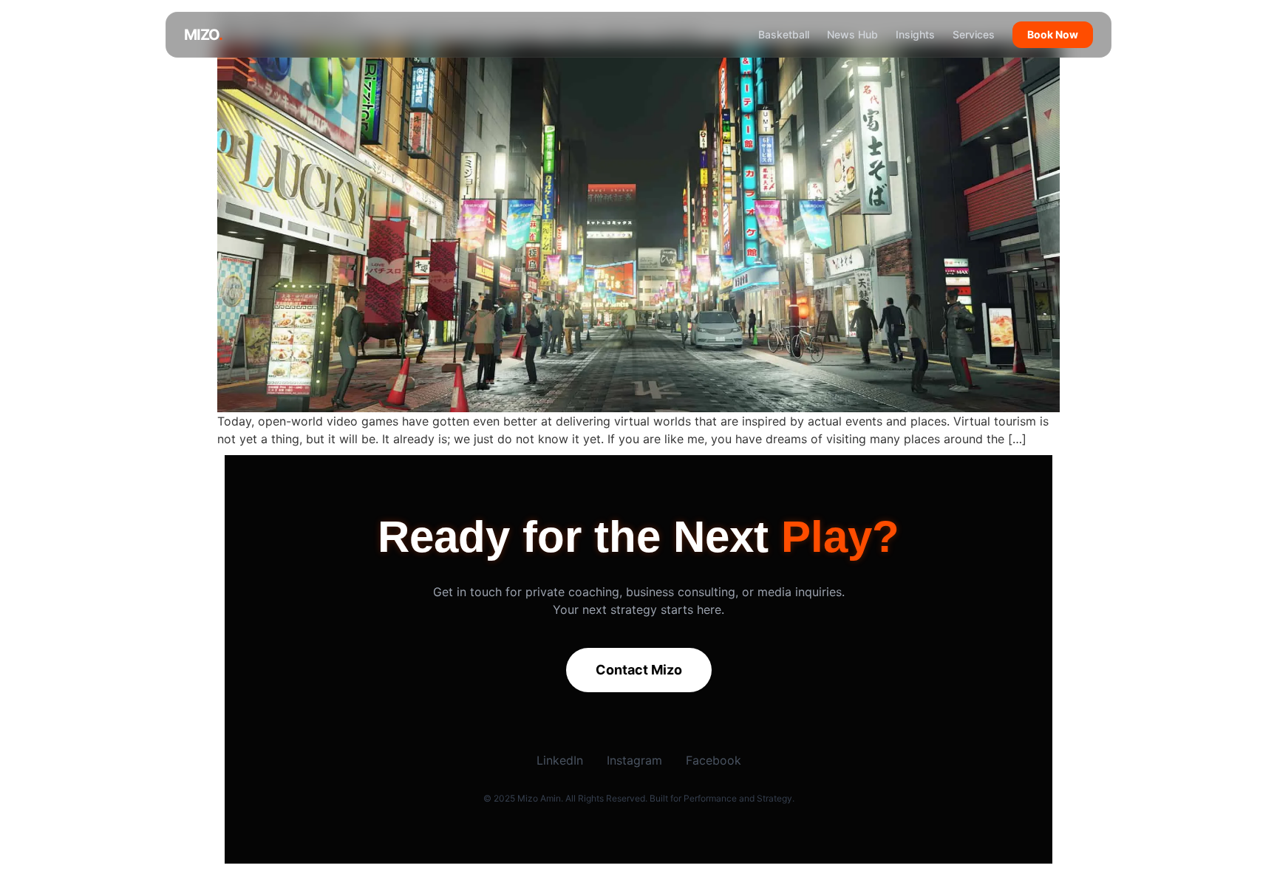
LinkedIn (560, 760)
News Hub (852, 34)
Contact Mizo (639, 669)
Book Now (1052, 34)
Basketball (783, 34)
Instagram (634, 760)
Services (974, 34)
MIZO (203, 35)
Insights (915, 34)
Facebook (713, 760)
